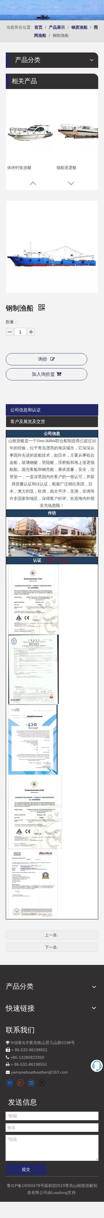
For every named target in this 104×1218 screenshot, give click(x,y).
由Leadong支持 (61, 1192)
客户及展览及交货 (27, 421)
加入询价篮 (43, 374)
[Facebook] (9, 1083)
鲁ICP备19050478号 (25, 1185)
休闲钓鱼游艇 (19, 167)
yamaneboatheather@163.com (39, 1072)
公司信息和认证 (25, 409)
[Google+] (20, 1083)
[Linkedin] (31, 1083)
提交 (26, 1169)
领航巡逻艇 (66, 167)
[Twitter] (41, 1083)
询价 (42, 359)
